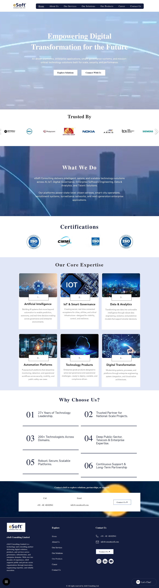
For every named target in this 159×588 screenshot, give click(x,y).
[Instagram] (99, 561)
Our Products (57, 558)
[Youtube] (111, 561)
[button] (70, 6)
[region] (38, 301)
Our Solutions (57, 553)
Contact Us (56, 570)
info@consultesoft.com (110, 541)
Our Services (57, 547)
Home (54, 536)
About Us (56, 542)
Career (54, 564)
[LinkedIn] (105, 561)
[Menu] (6, 582)
